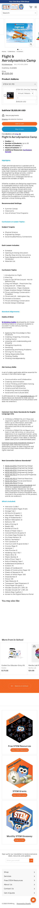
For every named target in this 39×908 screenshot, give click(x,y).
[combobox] (19, 13)
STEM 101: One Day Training (26, 89)
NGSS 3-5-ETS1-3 (11, 468)
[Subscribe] (31, 860)
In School (20, 51)
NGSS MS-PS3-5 (11, 483)
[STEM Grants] (19, 773)
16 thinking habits (9, 322)
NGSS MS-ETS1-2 (11, 472)
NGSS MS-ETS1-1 (11, 470)
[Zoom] (31, 44)
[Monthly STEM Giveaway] (19, 818)
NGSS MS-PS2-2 (11, 481)
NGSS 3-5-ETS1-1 (11, 466)
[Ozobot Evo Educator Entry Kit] (13, 658)
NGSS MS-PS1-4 (11, 475)
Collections (11, 51)
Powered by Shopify (24, 903)
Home (4, 51)
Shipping (5, 119)
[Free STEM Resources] (19, 728)
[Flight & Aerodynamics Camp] (13, 619)
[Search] (35, 13)
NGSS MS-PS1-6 (11, 479)
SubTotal (6, 110)
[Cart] (30, 7)
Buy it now (19, 129)
